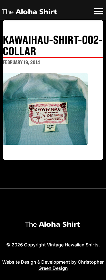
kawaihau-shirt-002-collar (53, 46)
